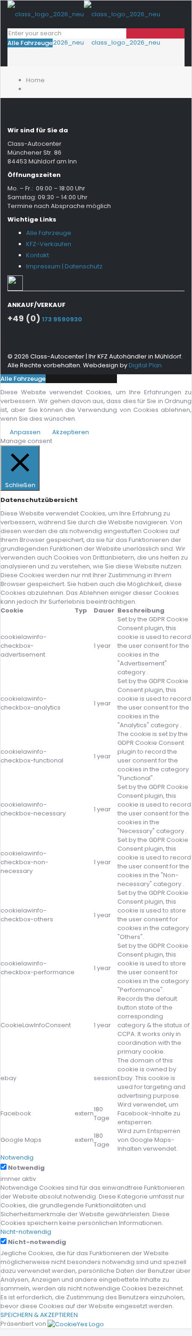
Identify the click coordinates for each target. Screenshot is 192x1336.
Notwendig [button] (17, 1157)
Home (35, 80)
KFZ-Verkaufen (48, 244)
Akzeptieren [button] (70, 432)
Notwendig (26, 1167)
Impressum (43, 266)
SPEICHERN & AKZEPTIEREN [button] (39, 1314)
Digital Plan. (146, 365)
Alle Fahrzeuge (30, 43)
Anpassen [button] (25, 432)
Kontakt (37, 255)
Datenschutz (84, 266)
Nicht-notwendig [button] (25, 1231)
